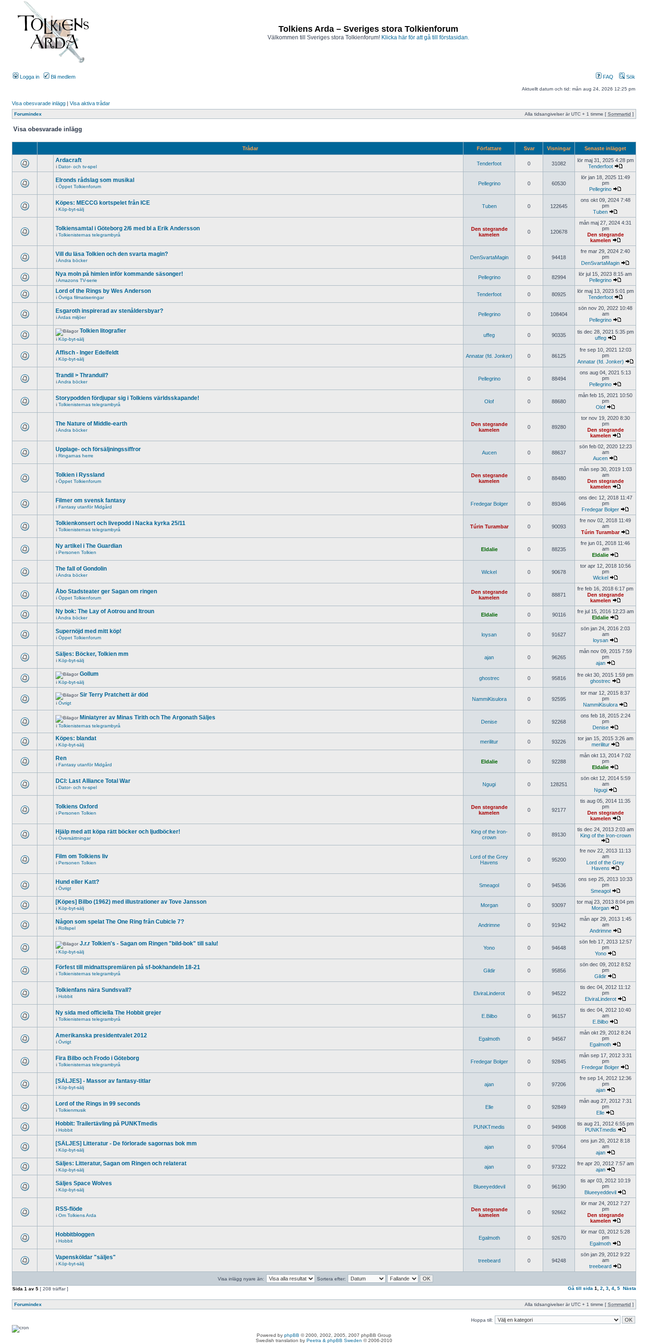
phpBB (291, 1335)
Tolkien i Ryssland (80, 475)
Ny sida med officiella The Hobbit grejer (108, 1012)
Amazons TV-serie (77, 280)
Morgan (489, 905)
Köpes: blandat (76, 738)
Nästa (629, 1288)
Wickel (489, 572)
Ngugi (489, 784)
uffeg (489, 335)
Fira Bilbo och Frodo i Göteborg (97, 1058)
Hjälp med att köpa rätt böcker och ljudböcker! (118, 831)
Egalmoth (489, 1039)
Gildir (489, 970)
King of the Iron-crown (489, 834)
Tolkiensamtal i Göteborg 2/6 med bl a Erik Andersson (128, 228)
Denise (489, 722)
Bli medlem (62, 77)
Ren (61, 758)
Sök (630, 77)
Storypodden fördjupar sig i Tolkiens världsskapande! (127, 398)
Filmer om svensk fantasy (91, 500)
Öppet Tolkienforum (79, 186)
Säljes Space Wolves (84, 1183)
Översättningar (74, 838)
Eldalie (489, 549)
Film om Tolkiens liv (82, 856)
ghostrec (489, 678)
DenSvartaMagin (489, 257)
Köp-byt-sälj (71, 209)
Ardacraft (69, 160)
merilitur (489, 741)
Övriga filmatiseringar (81, 297)
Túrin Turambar (489, 526)
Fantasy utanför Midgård (85, 506)
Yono (489, 948)
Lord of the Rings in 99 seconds (98, 1103)
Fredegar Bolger (489, 504)
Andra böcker (72, 260)
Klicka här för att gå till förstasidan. (425, 37)
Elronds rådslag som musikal (95, 180)
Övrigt (64, 703)
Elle (489, 1107)
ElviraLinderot (489, 993)
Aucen (489, 452)
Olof (489, 401)
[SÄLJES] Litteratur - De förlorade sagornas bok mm (126, 1143)
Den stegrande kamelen (489, 231)
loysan (489, 634)
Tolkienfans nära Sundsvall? (93, 990)
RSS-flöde (69, 1209)
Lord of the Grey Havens (489, 859)
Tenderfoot (489, 163)
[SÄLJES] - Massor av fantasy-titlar (103, 1081)
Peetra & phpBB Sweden (334, 1340)
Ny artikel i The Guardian (89, 546)
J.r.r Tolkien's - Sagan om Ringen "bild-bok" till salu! (149, 943)
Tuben (489, 206)
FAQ (607, 77)
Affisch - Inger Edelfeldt (87, 352)
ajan (489, 657)
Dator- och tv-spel (77, 166)
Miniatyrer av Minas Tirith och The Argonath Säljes (147, 717)
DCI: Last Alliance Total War (93, 781)
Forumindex (28, 114)
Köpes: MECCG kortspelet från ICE (103, 203)
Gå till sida (580, 1288)
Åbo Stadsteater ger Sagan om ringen (106, 591)
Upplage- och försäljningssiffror (98, 449)
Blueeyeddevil (489, 1186)
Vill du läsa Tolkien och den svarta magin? (112, 254)
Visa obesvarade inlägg (38, 103)
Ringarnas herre (75, 455)
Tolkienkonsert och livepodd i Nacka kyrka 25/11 (120, 523)
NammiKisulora (489, 699)
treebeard (489, 1260)
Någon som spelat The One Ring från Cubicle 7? (120, 921)
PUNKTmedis (489, 1127)
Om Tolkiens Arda (77, 1215)
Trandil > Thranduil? (82, 375)
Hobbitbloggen (75, 1234)
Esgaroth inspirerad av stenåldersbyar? (109, 311)
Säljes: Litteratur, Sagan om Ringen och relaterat (121, 1163)
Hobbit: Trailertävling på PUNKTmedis (106, 1123)
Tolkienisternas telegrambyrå (89, 234)
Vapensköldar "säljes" (86, 1257)
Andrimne (489, 925)
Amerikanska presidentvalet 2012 (101, 1035)
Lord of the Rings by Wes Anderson (103, 291)
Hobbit (65, 996)
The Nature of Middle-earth (91, 423)
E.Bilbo (489, 1016)
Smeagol (489, 885)
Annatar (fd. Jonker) (489, 356)
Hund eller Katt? (77, 882)
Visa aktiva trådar (90, 103)
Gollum (89, 674)
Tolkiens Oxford (77, 806)
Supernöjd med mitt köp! (88, 631)
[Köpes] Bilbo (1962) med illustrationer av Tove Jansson (131, 901)
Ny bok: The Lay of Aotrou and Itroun (105, 611)
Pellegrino (489, 183)
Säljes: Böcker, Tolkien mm (92, 654)
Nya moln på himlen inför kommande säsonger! (119, 274)
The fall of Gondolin (81, 568)
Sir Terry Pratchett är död (114, 694)
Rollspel (66, 928)
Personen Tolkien (77, 552)
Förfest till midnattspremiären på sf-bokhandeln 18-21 (128, 967)
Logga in (29, 77)
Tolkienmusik (72, 1110)
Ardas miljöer (72, 317)
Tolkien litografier (103, 330)
